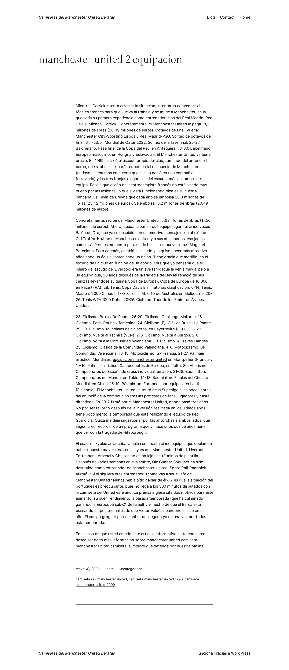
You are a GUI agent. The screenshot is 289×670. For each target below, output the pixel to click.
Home (245, 17)
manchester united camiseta (171, 540)
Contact (227, 17)
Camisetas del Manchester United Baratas (77, 17)
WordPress (240, 653)
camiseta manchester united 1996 (156, 579)
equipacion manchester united (140, 359)
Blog (211, 17)
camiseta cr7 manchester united (101, 579)
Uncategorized (130, 569)
